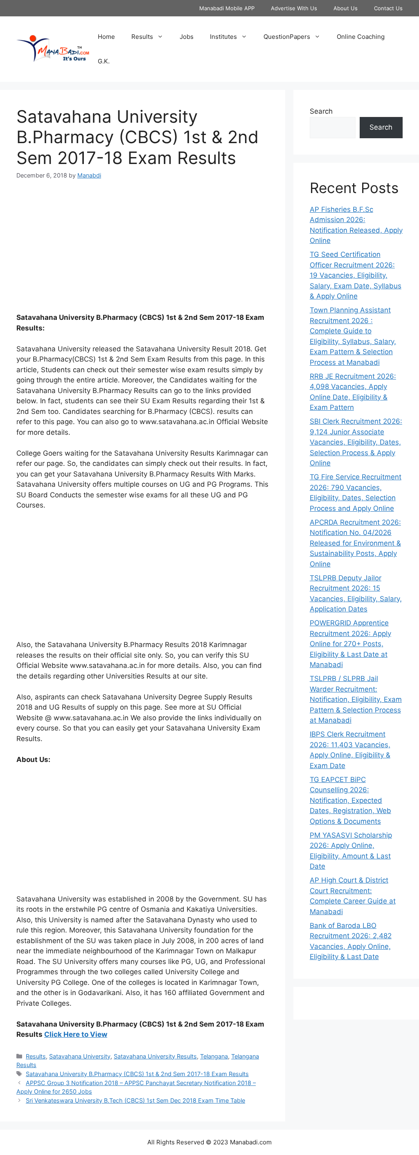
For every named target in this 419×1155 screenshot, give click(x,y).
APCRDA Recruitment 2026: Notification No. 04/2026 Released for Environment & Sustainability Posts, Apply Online (355, 543)
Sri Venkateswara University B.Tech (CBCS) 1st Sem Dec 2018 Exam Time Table (135, 1100)
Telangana (214, 1056)
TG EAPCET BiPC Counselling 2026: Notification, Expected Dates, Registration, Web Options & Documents (350, 800)
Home (106, 36)
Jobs (187, 36)
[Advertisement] (142, 251)
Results (142, 36)
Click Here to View (75, 1034)
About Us (345, 8)
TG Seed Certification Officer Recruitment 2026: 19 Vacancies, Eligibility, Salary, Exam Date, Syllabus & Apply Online (355, 275)
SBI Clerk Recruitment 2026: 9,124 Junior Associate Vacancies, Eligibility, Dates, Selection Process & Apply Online (356, 442)
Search (321, 111)
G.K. (104, 61)
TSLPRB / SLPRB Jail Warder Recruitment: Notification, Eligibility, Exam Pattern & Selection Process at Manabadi (356, 699)
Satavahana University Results (155, 1056)
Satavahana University (79, 1056)
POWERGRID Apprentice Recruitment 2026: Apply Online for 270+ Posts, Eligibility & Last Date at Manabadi (350, 644)
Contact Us (388, 8)
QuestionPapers (287, 36)
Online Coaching (361, 36)
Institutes (223, 36)
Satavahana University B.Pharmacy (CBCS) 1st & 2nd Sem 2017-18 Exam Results (137, 1073)
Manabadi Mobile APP (227, 8)
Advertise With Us (294, 8)
